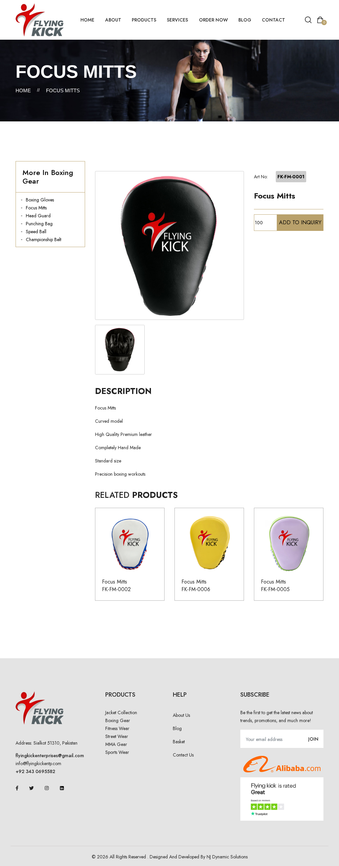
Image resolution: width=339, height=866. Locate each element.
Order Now (213, 20)
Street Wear (116, 736)
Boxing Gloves (40, 199)
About (113, 20)
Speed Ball (36, 231)
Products (144, 20)
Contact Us (183, 755)
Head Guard (38, 215)
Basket (179, 741)
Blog (244, 20)
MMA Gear (116, 744)
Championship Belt (43, 239)
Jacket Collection (121, 712)
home (87, 20)
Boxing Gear (117, 720)
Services (177, 20)
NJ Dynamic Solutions (227, 856)
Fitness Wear (117, 728)
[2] (120, 349)
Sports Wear (117, 752)
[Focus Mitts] (169, 245)
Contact (273, 20)
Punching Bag (39, 223)
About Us (181, 715)
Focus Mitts (36, 207)
